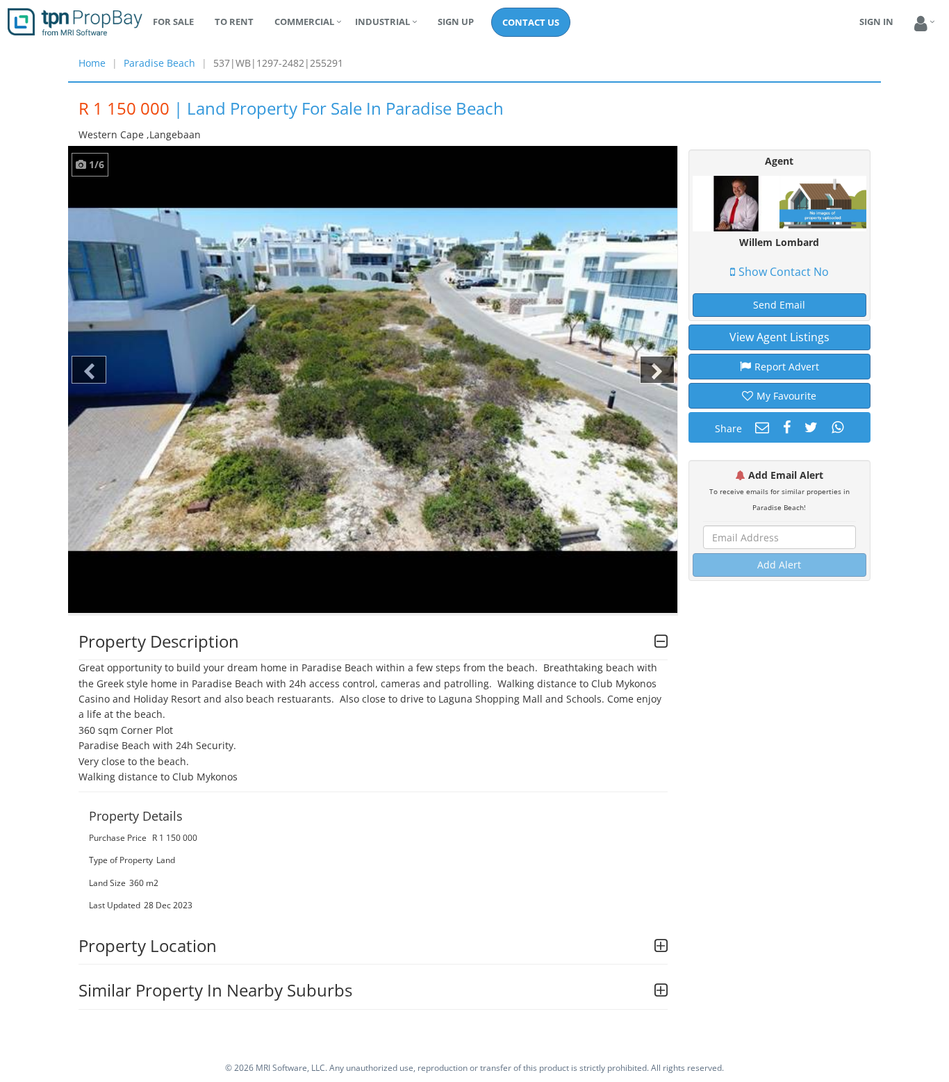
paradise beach (159, 62)
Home (92, 62)
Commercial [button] (304, 21)
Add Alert (779, 564)
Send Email (779, 304)
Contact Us (530, 22)
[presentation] (89, 370)
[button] (921, 24)
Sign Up (456, 21)
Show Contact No (783, 271)
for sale (173, 21)
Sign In (876, 21)
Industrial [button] (382, 21)
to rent (234, 21)
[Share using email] (760, 427)
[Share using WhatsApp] (836, 427)
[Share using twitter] (809, 427)
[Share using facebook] (785, 427)
